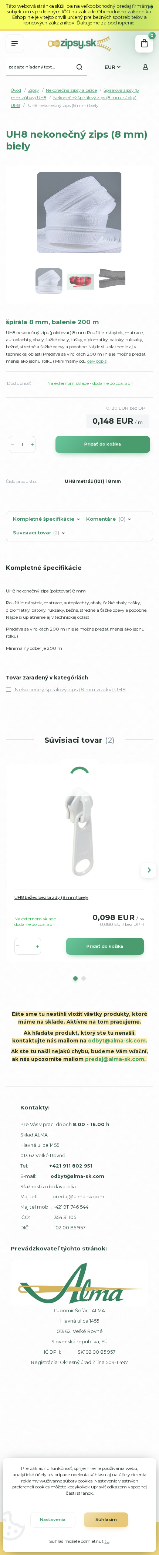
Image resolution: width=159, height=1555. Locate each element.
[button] (75, 978)
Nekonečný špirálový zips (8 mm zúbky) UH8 (70, 689)
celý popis (96, 361)
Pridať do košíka (102, 444)
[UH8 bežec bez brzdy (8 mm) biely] (79, 831)
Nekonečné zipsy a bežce (71, 90)
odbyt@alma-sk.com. (117, 1041)
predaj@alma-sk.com (114, 1059)
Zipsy (33, 90)
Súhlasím (106, 1519)
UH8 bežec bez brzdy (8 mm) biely (51, 897)
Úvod (16, 90)
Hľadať (79, 67)
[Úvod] (79, 43)
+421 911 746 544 (70, 1207)
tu (107, 1541)
